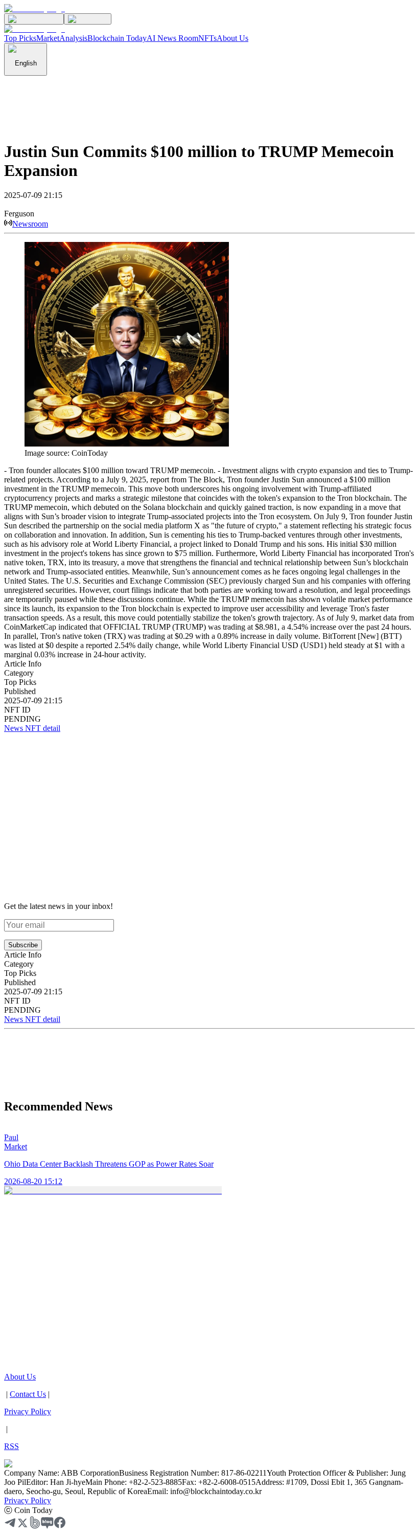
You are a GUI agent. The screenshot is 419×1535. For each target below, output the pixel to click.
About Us (232, 38)
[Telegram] (10, 1526)
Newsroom (30, 223)
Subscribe (23, 945)
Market (47, 38)
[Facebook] (60, 1526)
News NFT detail (32, 728)
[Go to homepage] (34, 8)
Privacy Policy (27, 1500)
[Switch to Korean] (34, 19)
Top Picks (20, 38)
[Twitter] (22, 1526)
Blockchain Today (117, 38)
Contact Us (28, 1394)
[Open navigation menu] (87, 19)
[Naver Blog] (47, 1526)
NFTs (207, 38)
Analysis (73, 38)
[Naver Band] (35, 1526)
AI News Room (172, 38)
